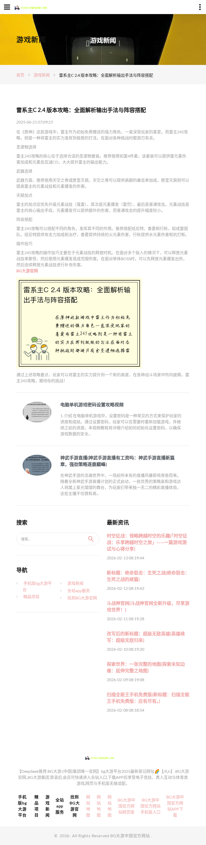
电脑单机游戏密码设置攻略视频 (92, 404)
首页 (20, 74)
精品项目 (31, 596)
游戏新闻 (42, 74)
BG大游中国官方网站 (130, 835)
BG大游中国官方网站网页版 (126, 805)
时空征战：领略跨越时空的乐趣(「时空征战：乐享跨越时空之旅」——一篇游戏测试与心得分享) (147, 542)
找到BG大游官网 (82, 597)
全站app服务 (78, 590)
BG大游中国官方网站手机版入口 (150, 805)
